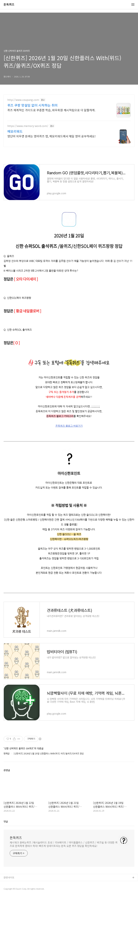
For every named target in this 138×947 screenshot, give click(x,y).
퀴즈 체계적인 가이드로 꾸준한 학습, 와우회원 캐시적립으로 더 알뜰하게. (51, 110)
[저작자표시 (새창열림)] (40, 738)
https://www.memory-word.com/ (27, 125)
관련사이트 (9, 877)
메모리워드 (15, 131)
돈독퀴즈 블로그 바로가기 (69, 425)
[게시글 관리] (19, 739)
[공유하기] (14, 739)
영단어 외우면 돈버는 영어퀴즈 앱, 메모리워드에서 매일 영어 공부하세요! (51, 136)
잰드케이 (8, 883)
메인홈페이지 (10, 889)
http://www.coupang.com (23, 99)
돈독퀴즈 (9, 4)
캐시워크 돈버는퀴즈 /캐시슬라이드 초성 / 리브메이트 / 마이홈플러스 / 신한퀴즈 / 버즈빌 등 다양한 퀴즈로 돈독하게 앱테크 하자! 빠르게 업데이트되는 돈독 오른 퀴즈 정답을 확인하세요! (64, 844)
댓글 (6, 821)
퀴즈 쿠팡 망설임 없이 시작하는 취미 (32, 105)
